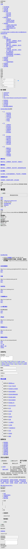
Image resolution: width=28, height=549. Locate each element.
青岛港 (16, 482)
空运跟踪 (8, 149)
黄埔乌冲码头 (4, 337)
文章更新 (5, 103)
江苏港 (10, 425)
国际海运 (13, 41)
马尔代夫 (3, 286)
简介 (2, 272)
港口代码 (8, 14)
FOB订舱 (5, 8)
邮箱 (2, 370)
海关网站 (8, 138)
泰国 (10, 436)
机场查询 (8, 127)
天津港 (11, 482)
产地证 (8, 120)
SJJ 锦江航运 (4, 306)
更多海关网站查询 (13, 394)
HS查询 (8, 152)
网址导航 (5, 454)
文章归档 (5, 101)
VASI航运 (11, 422)
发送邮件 (3, 547)
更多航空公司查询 (13, 388)
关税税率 (8, 129)
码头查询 (8, 144)
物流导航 (8, 113)
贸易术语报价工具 (11, 28)
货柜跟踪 (8, 154)
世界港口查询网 (14, 479)
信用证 (8, 119)
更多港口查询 (12, 397)
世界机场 (5, 17)
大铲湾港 (16, 481)
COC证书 (8, 117)
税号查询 (8, 132)
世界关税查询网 (5, 479)
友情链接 (5, 450)
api (4, 96)
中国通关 (5, 58)
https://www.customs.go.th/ (10, 200)
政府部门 (8, 130)
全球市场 (5, 57)
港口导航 (5, 11)
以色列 (10, 411)
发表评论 (6, 205)
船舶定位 (8, 148)
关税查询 (5, 23)
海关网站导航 (6, 109)
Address (3, 373)
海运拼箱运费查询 (8, 106)
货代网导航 (6, 7)
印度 (10, 414)
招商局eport (11, 383)
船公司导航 (6, 29)
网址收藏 (3, 379)
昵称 (2, 367)
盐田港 (11, 481)
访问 (2, 199)
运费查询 (5, 64)
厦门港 (25, 482)
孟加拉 (10, 416)
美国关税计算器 (10, 26)
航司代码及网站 (10, 22)
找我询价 (3, 531)
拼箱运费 (5, 453)
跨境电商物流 (13, 54)
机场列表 (8, 19)
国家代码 (8, 16)
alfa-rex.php (6, 95)
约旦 (10, 408)
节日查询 (8, 155)
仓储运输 (13, 50)
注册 (2, 4)
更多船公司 (11, 402)
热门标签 (5, 104)
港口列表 (8, 13)
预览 (2, 197)
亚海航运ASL (4, 327)
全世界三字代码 (10, 20)
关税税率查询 (9, 61)
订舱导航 (5, 10)
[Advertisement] (14, 240)
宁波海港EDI (4, 296)
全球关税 (5, 60)
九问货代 (9, 257)
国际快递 (8, 142)
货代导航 (5, 66)
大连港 (20, 482)
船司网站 (8, 136)
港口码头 (8, 126)
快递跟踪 (8, 151)
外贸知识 (5, 63)
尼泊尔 (2, 317)
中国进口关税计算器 (11, 25)
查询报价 (5, 442)
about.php (5, 94)
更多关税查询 (12, 400)
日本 (10, 430)
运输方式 (5, 37)
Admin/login (6, 92)
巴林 (2, 276)
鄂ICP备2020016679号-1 (6, 485)
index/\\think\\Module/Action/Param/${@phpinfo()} (15, 97)
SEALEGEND (12, 405)
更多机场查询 (12, 391)
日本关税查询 (4, 266)
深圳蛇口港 (6, 481)
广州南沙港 (23, 481)
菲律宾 (10, 433)
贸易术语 (8, 116)
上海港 (2, 482)
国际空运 (13, 45)
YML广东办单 (12, 386)
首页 (4, 36)
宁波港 (7, 482)
